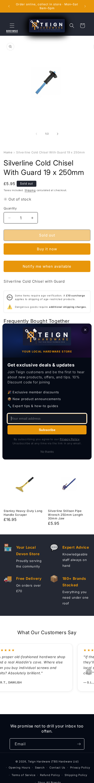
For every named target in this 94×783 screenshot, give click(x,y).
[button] (12, 25)
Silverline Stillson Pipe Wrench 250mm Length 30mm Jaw (65, 514)
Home (8, 152)
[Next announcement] (85, 6)
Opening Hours (19, 767)
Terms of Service (23, 775)
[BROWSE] (12, 25)
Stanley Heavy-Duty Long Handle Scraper (23, 513)
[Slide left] (36, 134)
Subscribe (47, 430)
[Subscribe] (79, 744)
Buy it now (47, 249)
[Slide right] (57, 134)
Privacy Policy (80, 767)
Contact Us (57, 767)
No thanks (47, 451)
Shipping (30, 190)
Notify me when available (47, 266)
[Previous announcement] (9, 6)
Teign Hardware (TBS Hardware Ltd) (53, 761)
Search (40, 767)
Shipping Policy (76, 775)
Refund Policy (50, 775)
